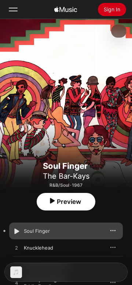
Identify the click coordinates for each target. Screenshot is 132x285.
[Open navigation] (13, 9)
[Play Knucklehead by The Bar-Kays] (16, 248)
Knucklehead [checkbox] (38, 248)
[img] (65, 9)
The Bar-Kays (66, 176)
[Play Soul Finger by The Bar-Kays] (16, 231)
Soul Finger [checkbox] (37, 231)
